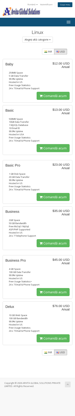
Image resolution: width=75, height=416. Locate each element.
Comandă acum (55, 96)
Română (32, 4)
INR (49, 51)
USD (62, 51)
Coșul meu (65, 4)
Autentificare (46, 4)
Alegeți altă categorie (37, 39)
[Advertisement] (37, 403)
